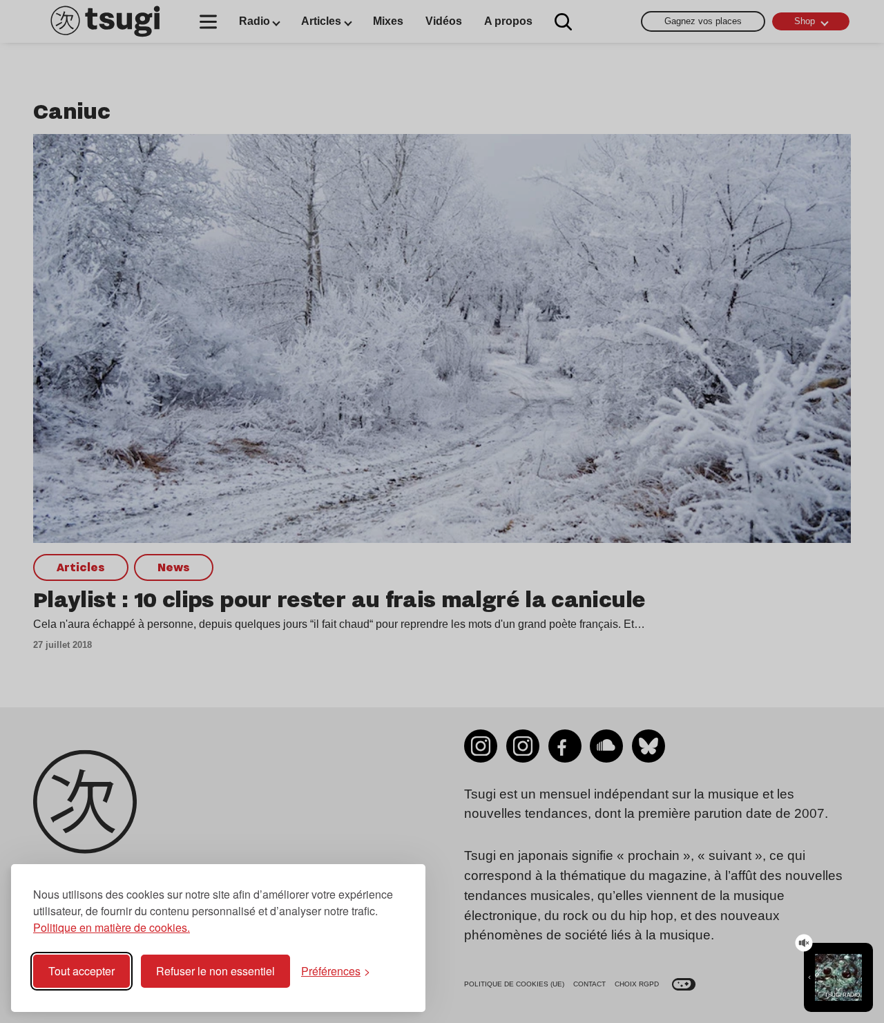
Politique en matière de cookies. (111, 927)
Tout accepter (81, 971)
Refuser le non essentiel (215, 971)
